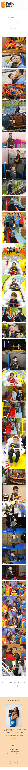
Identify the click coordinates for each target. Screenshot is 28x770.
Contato (14, 762)
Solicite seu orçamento (14, 690)
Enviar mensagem (15, 751)
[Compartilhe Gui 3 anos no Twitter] (14, 686)
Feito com (14, 768)
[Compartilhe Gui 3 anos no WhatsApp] (12, 686)
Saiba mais (14, 738)
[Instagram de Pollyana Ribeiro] (14, 757)
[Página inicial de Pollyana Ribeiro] (7, 5)
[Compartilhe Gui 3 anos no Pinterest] (17, 686)
